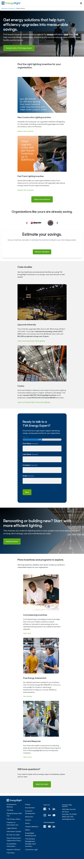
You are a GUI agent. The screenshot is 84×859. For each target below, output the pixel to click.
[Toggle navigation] (81, 3)
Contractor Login (31, 849)
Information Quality (14, 831)
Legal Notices (12, 828)
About (27, 823)
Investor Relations (31, 826)
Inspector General (13, 849)
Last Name (30, 454)
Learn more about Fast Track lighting (31, 341)
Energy (27, 804)
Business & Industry (8, 8)
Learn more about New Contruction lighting (34, 402)
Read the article (12, 541)
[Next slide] (54, 223)
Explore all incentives (42, 199)
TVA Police (11, 853)
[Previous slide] (29, 223)
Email (28, 476)
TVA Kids (10, 810)
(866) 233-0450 (42, 784)
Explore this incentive (26, 131)
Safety (27, 830)
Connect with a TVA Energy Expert (19, 48)
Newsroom (29, 817)
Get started (27, 696)
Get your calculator (42, 252)
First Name (30, 443)
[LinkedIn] (54, 808)
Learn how (27, 633)
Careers (28, 820)
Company (30, 465)
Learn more (27, 757)
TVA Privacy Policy (13, 819)
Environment (30, 808)
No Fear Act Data (13, 835)
